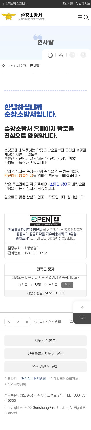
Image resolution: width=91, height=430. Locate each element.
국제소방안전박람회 (47, 322)
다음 (18, 321)
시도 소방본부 (45, 341)
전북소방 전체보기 (16, 4)
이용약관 (10, 379)
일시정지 (27, 321)
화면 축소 (83, 54)
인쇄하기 (50, 54)
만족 (24, 285)
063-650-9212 (35, 253)
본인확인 (67, 4)
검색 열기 (86, 17)
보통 (38, 285)
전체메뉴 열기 (79, 17)
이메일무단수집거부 (64, 379)
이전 (9, 321)
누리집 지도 (83, 4)
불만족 (53, 285)
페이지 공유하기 (61, 54)
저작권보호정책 (15, 385)
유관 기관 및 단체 (45, 367)
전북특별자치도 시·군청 (45, 354)
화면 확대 (72, 54)
